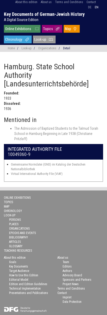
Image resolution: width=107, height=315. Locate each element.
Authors (67, 271)
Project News (71, 284)
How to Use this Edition (23, 275)
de (89, 7)
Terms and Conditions (69, 2)
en (96, 7)
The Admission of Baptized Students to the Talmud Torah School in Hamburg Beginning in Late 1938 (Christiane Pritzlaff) (56, 133)
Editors (67, 266)
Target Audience (19, 271)
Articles (15, 242)
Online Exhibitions (18, 29)
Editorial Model (18, 280)
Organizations (47, 48)
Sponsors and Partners (77, 280)
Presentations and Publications (28, 293)
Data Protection (72, 302)
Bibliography (18, 237)
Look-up (40, 39)
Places (13, 224)
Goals (12, 262)
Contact (91, 2)
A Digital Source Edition (21, 20)
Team (66, 262)
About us (46, 2)
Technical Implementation (25, 288)
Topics (48, 29)
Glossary (16, 246)
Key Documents (18, 266)
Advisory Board (72, 275)
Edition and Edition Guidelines (28, 284)
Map (68, 29)
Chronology (13, 39)
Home (11, 48)
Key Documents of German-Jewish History (44, 14)
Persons (15, 220)
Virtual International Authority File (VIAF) (37, 174)
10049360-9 (19, 154)
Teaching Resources (18, 250)
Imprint (67, 297)
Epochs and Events (22, 233)
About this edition (26, 2)
